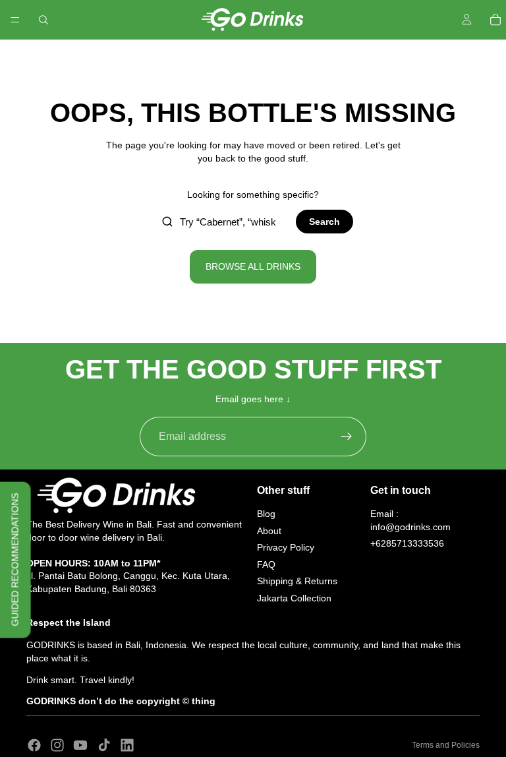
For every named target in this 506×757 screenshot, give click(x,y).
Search (324, 221)
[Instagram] (57, 745)
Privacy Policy (285, 547)
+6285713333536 (407, 543)
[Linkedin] (127, 745)
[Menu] (15, 20)
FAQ (266, 564)
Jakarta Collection (294, 598)
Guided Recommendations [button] (15, 559)
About (269, 530)
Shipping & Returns (297, 581)
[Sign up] (346, 436)
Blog (266, 513)
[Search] (43, 19)
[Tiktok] (104, 745)
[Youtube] (80, 745)
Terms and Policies (446, 745)
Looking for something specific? (253, 194)
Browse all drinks (253, 266)
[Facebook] (34, 745)
